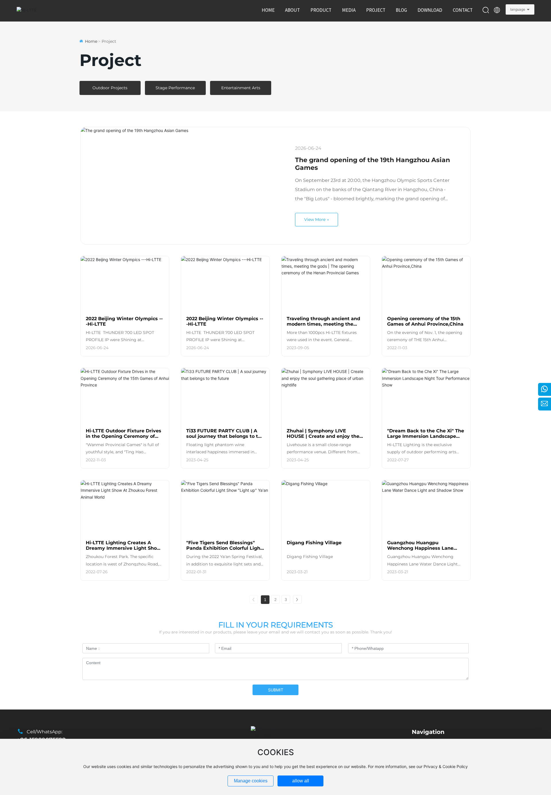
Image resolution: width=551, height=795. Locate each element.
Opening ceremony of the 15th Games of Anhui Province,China (425, 321)
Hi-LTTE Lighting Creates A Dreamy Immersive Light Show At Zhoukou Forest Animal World (123, 551)
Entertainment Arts (240, 87)
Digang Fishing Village (314, 542)
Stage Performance (175, 87)
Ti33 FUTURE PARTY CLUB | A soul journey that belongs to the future (225, 436)
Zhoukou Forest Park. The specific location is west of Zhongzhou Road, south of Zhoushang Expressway (122, 564)
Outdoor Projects (109, 87)
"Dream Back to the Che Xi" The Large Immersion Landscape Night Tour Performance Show (425, 436)
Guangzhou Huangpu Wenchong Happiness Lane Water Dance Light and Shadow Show (425, 551)
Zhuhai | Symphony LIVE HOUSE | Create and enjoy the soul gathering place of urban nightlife (323, 439)
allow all (300, 780)
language (517, 9)
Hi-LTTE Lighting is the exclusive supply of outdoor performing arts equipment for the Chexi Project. (421, 452)
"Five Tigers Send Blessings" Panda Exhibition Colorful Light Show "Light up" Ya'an (224, 548)
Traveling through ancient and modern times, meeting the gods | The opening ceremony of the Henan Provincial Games (325, 327)
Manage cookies (250, 780)
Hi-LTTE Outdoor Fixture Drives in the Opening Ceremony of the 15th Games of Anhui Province (123, 439)
